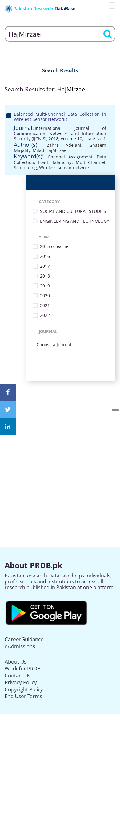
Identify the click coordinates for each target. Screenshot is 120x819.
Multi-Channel (90, 162)
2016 (45, 256)
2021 (45, 305)
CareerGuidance (24, 639)
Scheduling (25, 167)
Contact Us (17, 675)
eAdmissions (20, 646)
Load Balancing (54, 162)
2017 (45, 266)
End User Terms (23, 696)
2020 (45, 295)
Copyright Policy (24, 689)
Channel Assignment (70, 157)
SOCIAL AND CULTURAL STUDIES (73, 211)
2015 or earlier (55, 246)
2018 (45, 276)
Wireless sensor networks (65, 167)
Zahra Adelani (64, 145)
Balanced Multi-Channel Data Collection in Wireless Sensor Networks (60, 116)
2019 (45, 286)
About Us (15, 661)
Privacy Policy (21, 682)
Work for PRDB (23, 668)
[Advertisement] (60, 441)
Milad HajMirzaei (50, 150)
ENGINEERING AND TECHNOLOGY (74, 221)
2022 (45, 315)
